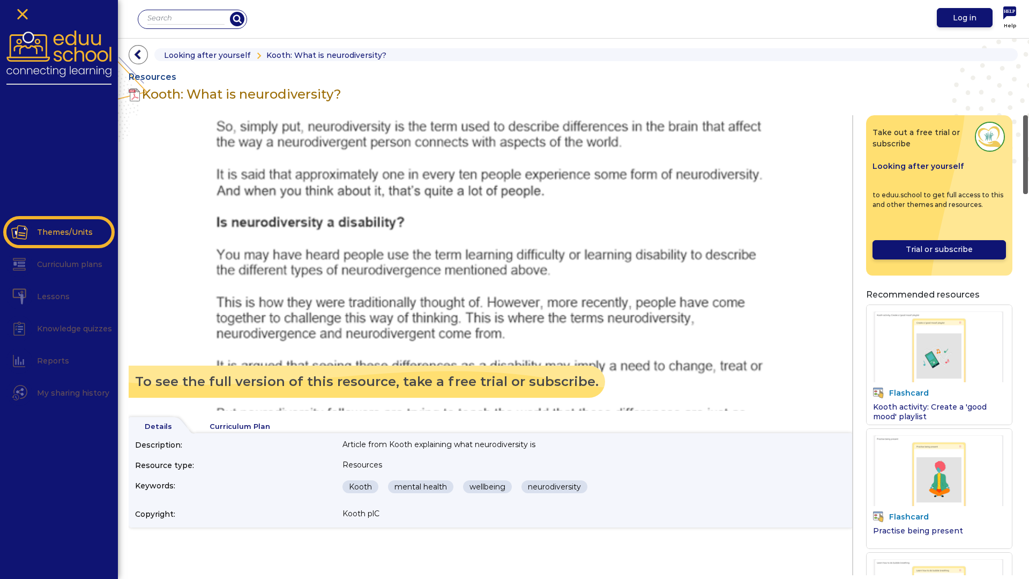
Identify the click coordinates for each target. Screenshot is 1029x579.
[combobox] (186, 18)
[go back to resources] (138, 54)
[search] (237, 19)
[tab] (158, 426)
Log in (964, 18)
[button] (19, 232)
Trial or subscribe (939, 249)
